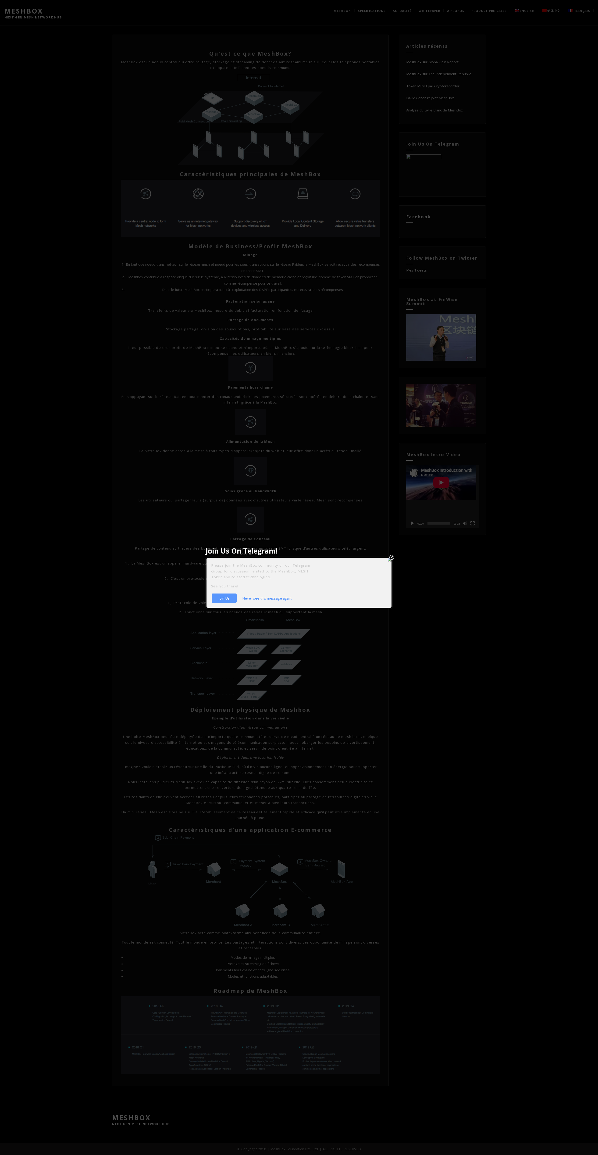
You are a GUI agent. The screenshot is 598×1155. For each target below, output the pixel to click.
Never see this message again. (267, 598)
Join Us (224, 598)
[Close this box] (391, 557)
